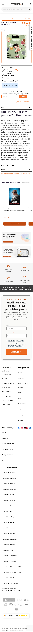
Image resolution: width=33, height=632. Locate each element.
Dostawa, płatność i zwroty (9, 166)
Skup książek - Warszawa (9, 561)
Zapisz (23, 97)
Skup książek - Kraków (8, 500)
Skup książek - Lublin (8, 506)
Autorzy (20, 415)
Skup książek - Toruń (8, 550)
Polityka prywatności (8, 444)
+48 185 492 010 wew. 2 (15, 590)
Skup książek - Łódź (7, 511)
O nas (20, 372)
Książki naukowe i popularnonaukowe (19, 19)
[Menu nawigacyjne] (3, 4)
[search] (28, 9)
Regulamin (5, 438)
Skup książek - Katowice (9, 489)
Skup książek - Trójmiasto (9, 556)
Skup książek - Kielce (8, 495)
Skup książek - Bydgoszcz (9, 478)
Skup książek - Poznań (8, 528)
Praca (20, 393)
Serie (19, 409)
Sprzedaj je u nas (9, 85)
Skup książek (22, 378)
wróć (3, 18)
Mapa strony (22, 404)
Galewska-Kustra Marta (8, 36)
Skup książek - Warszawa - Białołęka (12, 567)
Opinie (3, 170)
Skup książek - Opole (8, 522)
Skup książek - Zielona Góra (10, 583)
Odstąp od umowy (7, 455)
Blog (19, 398)
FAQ (3, 460)
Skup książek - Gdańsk (8, 483)
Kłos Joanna (4, 30)
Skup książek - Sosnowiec (9, 539)
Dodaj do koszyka (15, 224)
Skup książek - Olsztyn (8, 517)
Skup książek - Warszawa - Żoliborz (12, 572)
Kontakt (20, 420)
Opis (2, 108)
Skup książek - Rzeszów (8, 533)
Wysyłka (4, 432)
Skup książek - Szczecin (8, 544)
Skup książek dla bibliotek (23, 385)
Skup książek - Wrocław (8, 578)
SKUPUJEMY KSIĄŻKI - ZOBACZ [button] (31, 39)
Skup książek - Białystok (9, 472)
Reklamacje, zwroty (7, 449)
